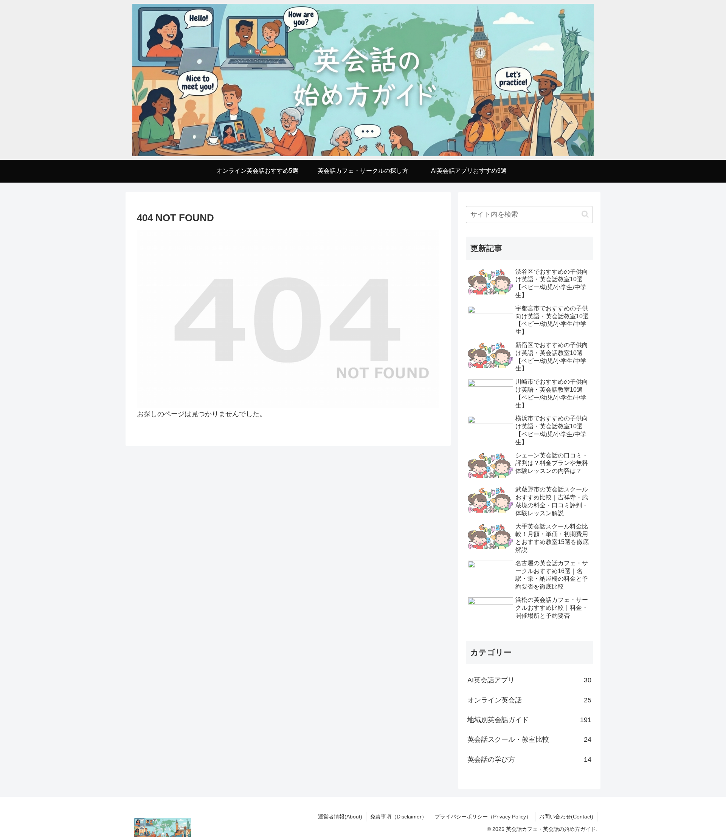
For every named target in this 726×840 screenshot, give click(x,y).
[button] (585, 214)
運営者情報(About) (340, 817)
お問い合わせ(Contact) (566, 817)
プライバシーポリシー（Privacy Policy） (483, 817)
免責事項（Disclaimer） (398, 817)
